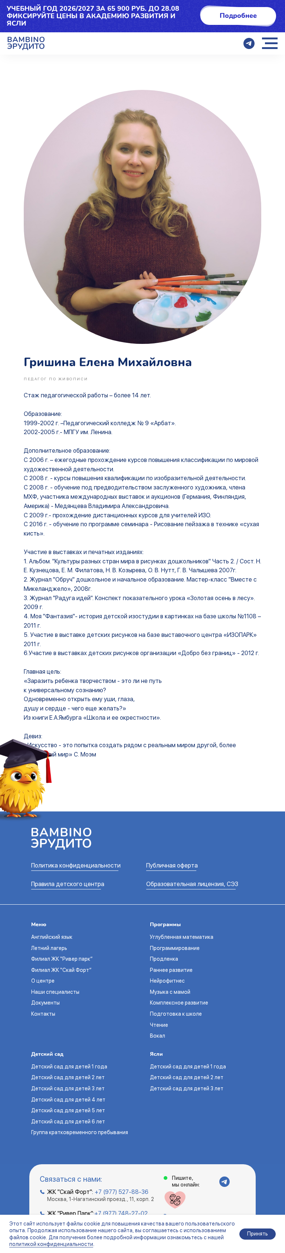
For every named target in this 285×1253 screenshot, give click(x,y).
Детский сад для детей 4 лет (68, 1100)
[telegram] (249, 43)
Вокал (157, 1036)
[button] (238, 16)
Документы (45, 1003)
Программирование (175, 948)
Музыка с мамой (170, 992)
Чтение (159, 1025)
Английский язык (51, 937)
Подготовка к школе (176, 1014)
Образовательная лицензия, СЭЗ (192, 884)
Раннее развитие (171, 970)
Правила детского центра (67, 884)
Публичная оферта (172, 865)
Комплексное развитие (179, 1003)
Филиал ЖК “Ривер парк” (61, 959)
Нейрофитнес (167, 981)
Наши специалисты (55, 992)
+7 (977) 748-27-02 (121, 1213)
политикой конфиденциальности (51, 1244)
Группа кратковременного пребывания (79, 1132)
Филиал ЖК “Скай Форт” (61, 970)
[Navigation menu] (270, 43)
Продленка (164, 959)
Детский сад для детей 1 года (69, 1067)
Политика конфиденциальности (76, 865)
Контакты (43, 1014)
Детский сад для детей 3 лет (68, 1088)
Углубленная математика (181, 937)
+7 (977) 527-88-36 (121, 1191)
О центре (43, 981)
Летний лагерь (49, 948)
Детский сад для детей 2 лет (68, 1077)
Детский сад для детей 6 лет (68, 1122)
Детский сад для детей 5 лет (68, 1110)
